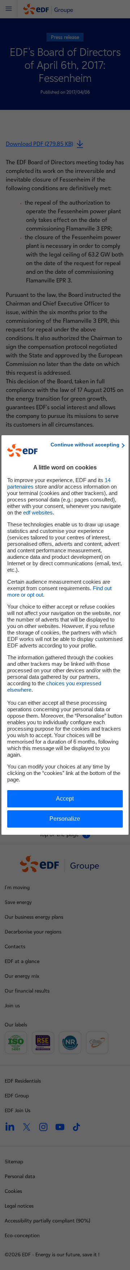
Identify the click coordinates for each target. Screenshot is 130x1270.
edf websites (38, 512)
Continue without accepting (85, 444)
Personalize (64, 819)
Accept (65, 799)
